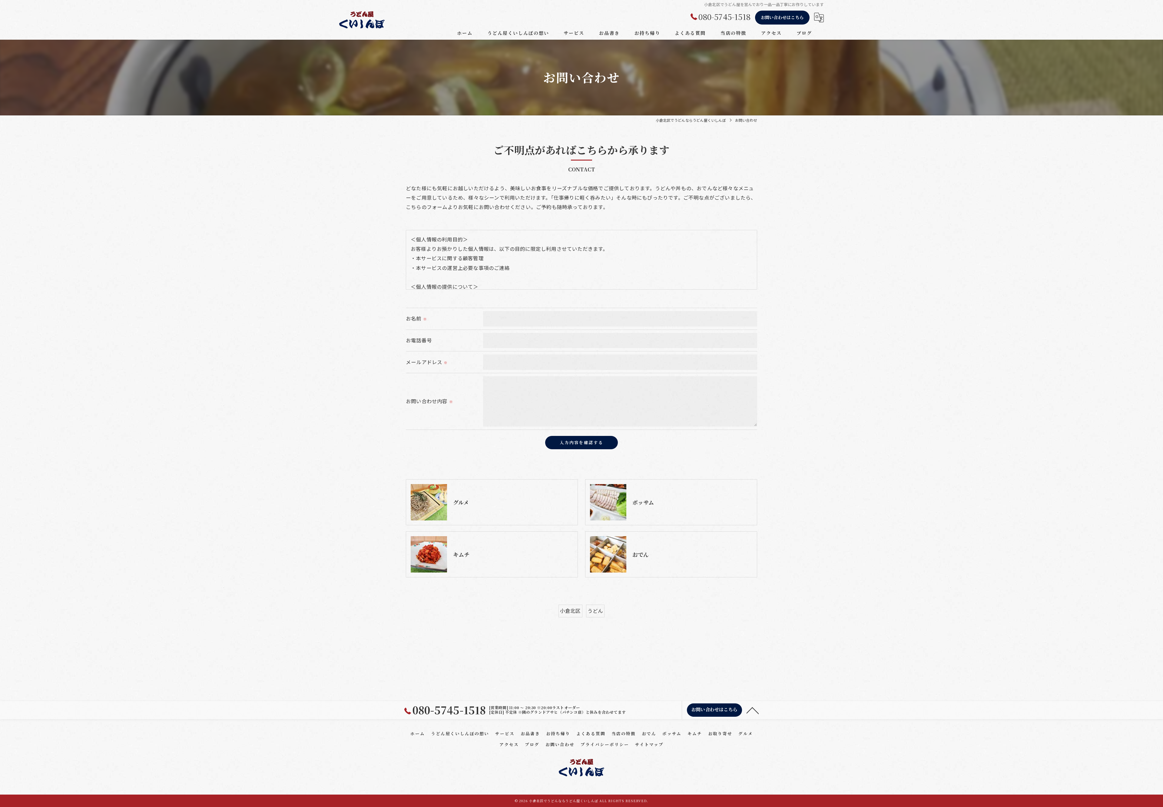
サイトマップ (649, 744)
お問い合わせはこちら (782, 17)
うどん (595, 610)
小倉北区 (570, 610)
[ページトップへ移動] (753, 710)
